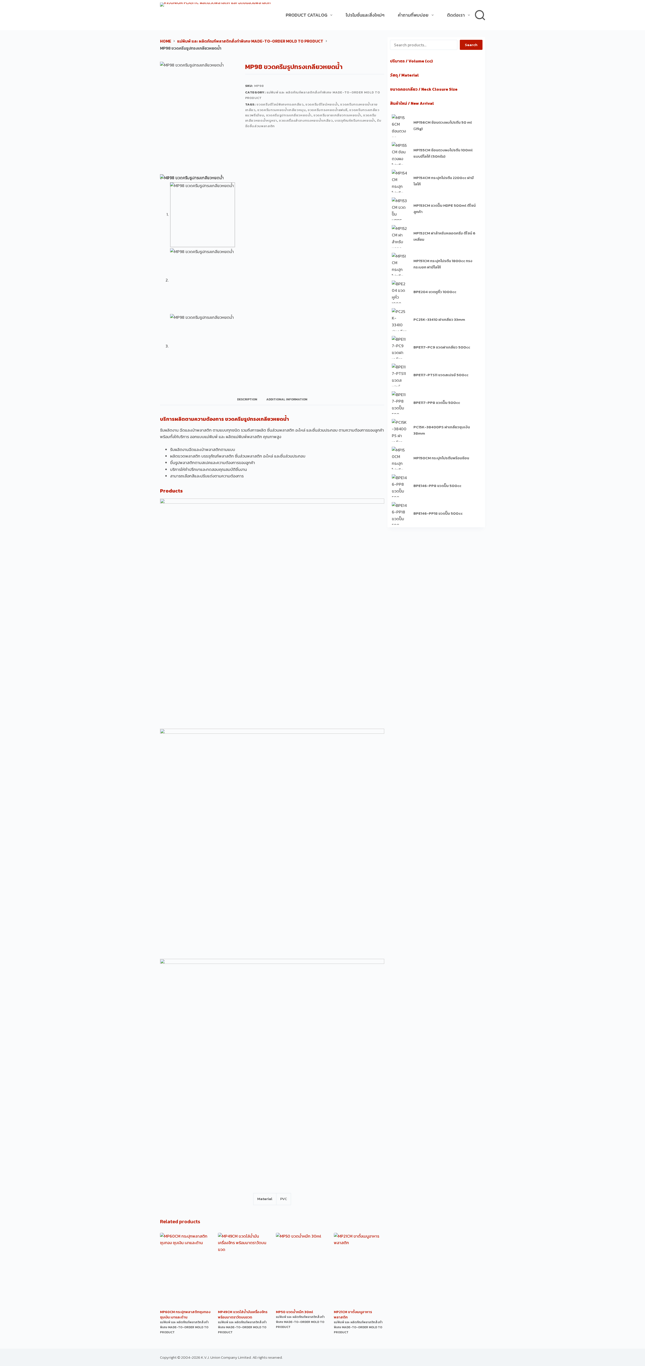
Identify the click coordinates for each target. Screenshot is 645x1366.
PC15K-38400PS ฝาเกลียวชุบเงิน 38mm (441, 430)
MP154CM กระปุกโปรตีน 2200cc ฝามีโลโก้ (443, 181)
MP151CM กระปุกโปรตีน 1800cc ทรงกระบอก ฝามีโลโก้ (442, 264)
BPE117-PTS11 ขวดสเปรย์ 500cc (440, 375)
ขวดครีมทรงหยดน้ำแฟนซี (327, 110)
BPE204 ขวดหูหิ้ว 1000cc (434, 292)
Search (471, 45)
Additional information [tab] (286, 399)
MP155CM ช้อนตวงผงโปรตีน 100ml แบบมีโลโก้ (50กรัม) (443, 153)
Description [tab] (247, 399)
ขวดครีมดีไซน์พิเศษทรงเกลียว (279, 104)
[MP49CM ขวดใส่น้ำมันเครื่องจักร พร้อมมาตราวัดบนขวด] (243, 1270)
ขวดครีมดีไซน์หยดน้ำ (321, 104)
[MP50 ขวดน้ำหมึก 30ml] (301, 1270)
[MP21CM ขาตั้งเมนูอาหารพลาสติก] (359, 1270)
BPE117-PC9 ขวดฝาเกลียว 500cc (441, 347)
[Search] (480, 15)
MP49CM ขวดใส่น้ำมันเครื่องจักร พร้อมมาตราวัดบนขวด (242, 1314)
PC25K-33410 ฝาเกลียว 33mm (439, 319)
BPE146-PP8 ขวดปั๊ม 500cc (437, 485)
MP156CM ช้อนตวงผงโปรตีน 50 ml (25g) (442, 125)
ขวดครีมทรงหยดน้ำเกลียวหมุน (281, 110)
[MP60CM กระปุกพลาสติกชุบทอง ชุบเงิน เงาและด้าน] (185, 1270)
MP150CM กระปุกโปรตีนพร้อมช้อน (441, 458)
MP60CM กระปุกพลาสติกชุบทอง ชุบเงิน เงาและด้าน (185, 1314)
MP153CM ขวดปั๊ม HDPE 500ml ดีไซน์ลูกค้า (444, 208)
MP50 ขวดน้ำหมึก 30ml (294, 1312)
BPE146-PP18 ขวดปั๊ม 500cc (438, 513)
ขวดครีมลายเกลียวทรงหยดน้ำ (337, 115)
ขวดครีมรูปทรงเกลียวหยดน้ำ (289, 115)
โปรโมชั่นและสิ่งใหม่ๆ (365, 15)
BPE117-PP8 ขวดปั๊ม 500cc (436, 402)
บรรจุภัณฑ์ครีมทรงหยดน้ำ (355, 120)
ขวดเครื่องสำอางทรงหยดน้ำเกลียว (306, 120)
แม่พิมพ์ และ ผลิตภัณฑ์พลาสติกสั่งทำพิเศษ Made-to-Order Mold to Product (184, 1327)
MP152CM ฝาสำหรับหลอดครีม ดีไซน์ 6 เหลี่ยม (444, 236)
